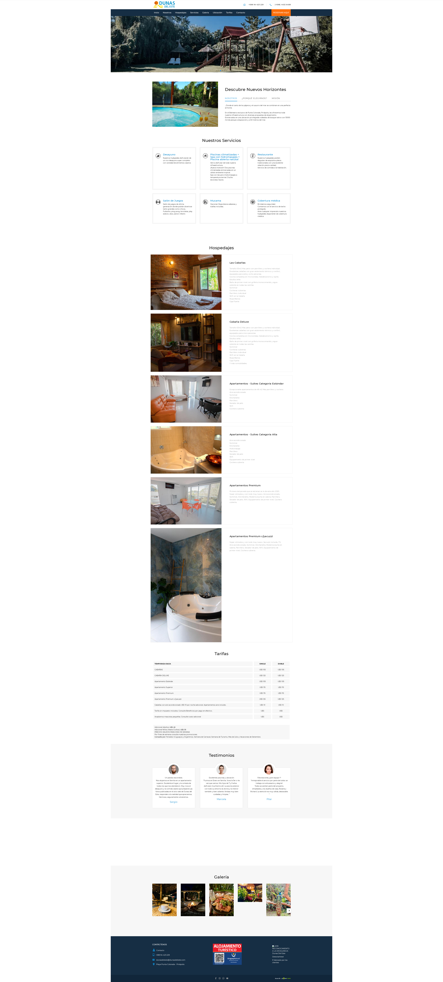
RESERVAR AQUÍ (281, 13)
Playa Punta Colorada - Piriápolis (170, 964)
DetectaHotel (278, 957)
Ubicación (217, 13)
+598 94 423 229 (256, 5)
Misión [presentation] (276, 98)
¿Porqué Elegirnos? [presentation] (254, 98)
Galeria (205, 13)
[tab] (231, 98)
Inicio (156, 13)
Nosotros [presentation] (231, 98)
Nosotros (167, 13)
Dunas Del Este (278, 953)
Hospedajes (180, 13)
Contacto (240, 13)
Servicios (194, 13)
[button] (216, 70)
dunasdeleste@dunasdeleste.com (170, 960)
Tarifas (229, 13)
